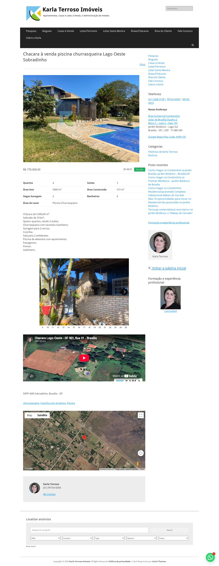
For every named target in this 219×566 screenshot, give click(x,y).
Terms (142, 469)
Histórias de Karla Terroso (163, 151)
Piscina (71, 403)
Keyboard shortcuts (106, 469)
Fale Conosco (185, 31)
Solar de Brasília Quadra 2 (162, 119)
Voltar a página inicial (168, 268)
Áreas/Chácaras (140, 31)
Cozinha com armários (53, 403)
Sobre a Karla (33, 37)
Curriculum (170, 311)
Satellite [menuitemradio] (42, 415)
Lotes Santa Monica (114, 31)
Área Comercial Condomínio (164, 116)
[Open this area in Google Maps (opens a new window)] (29, 468)
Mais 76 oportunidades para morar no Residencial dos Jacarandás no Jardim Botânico (169, 202)
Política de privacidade (120, 561)
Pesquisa (31, 31)
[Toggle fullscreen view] (141, 415)
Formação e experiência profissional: (169, 222)
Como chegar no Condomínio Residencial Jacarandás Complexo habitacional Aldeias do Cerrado (167, 191)
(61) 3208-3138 (156, 99)
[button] (210, 557)
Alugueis (47, 31)
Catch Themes (159, 561)
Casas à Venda (66, 31)
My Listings (49, 494)
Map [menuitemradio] (29, 415)
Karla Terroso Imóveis (72, 9)
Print (142, 64)
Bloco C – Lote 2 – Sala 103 (162, 123)
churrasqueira (31, 403)
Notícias (152, 155)
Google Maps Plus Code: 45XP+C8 (167, 136)
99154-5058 (173, 99)
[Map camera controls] (141, 453)
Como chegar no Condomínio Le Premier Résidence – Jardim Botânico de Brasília (169, 181)
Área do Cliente (163, 31)
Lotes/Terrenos (88, 31)
